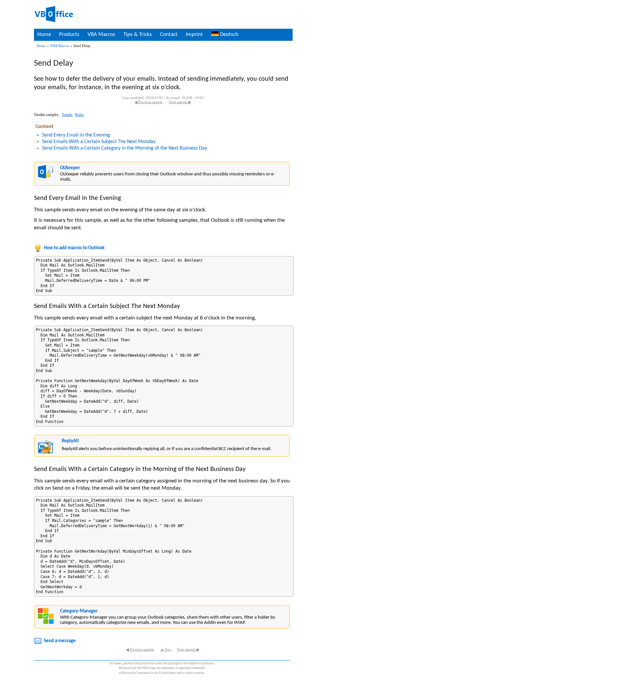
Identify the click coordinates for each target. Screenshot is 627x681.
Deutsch (228, 34)
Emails (67, 114)
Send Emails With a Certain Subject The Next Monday (98, 141)
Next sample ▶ (180, 102)
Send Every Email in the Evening (76, 135)
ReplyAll (70, 441)
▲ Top (166, 649)
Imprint (194, 34)
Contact (169, 34)
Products (69, 34)
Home (44, 34)
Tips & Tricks (137, 34)
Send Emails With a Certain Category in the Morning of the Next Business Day (124, 148)
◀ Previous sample (149, 102)
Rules (79, 114)
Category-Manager (79, 611)
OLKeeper (70, 168)
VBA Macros (101, 34)
